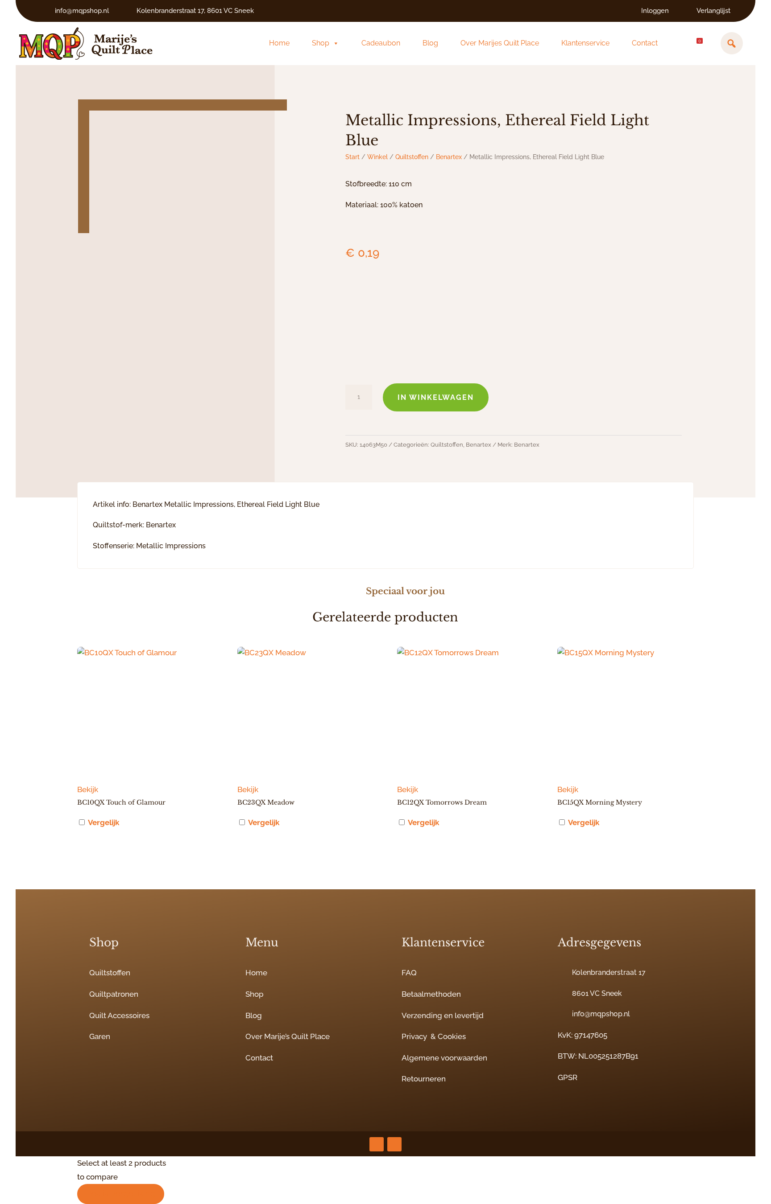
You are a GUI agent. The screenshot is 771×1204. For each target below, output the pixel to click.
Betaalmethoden (431, 994)
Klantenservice (585, 43)
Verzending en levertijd (443, 1015)
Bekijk (87, 789)
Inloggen (655, 11)
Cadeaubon (380, 43)
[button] (732, 43)
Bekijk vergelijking (120, 1193)
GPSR (567, 1077)
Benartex (449, 156)
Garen (99, 1036)
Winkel (377, 156)
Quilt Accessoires (119, 1015)
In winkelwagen (436, 397)
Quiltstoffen (411, 156)
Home (279, 43)
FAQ (409, 972)
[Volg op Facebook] (394, 1144)
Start (352, 156)
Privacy (414, 1036)
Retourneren (424, 1078)
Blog (430, 43)
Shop (320, 43)
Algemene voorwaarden (444, 1057)
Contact (645, 43)
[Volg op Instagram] (376, 1144)
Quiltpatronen (113, 994)
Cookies (452, 1036)
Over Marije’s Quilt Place (287, 1036)
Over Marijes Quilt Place (499, 43)
